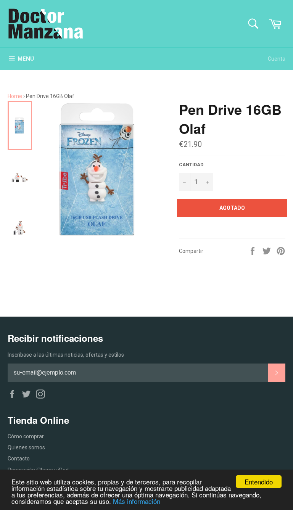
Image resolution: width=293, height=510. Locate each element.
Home (15, 96)
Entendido (259, 481)
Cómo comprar (26, 436)
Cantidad (191, 164)
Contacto (19, 458)
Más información (136, 501)
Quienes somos (26, 447)
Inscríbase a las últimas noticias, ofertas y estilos (66, 355)
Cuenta (276, 59)
